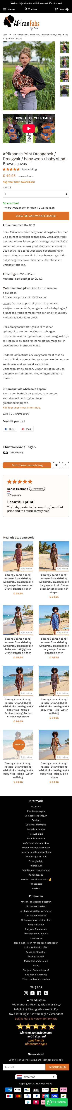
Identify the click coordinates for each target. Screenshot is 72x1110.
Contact (36, 820)
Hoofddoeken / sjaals (36, 933)
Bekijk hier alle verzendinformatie (36, 1018)
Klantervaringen (36, 811)
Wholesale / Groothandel (36, 870)
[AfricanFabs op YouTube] (46, 994)
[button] (11, 169)
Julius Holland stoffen (36, 947)
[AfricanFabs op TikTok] (32, 994)
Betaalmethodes (36, 829)
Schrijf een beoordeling (27, 465)
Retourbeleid (36, 833)
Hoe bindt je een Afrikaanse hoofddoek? (36, 942)
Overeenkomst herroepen (36, 847)
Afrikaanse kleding (36, 915)
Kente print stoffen (36, 952)
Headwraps (36, 938)
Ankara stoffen (36, 924)
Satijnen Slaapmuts (36, 929)
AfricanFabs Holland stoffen (36, 901)
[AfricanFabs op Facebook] (39, 994)
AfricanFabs (45, 1083)
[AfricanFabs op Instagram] (26, 994)
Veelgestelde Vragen (36, 815)
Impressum (36, 865)
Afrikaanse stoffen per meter (36, 910)
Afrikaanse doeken (36, 906)
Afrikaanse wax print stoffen (36, 920)
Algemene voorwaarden (36, 843)
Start (5, 35)
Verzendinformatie (36, 824)
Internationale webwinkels (36, 852)
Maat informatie (36, 838)
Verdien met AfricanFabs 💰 (36, 879)
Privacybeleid (36, 861)
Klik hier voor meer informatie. (22, 407)
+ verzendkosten (26, 176)
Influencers (36, 883)
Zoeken (36, 888)
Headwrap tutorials (36, 856)
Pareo (36, 965)
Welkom (15, 3)
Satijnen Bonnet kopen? (36, 970)
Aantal (7, 187)
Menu (11, 9)
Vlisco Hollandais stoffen (36, 979)
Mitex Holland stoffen (36, 960)
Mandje (64, 9)
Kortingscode (36, 874)
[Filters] (56, 465)
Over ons (36, 806)
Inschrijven (57, 1067)
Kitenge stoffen (36, 956)
